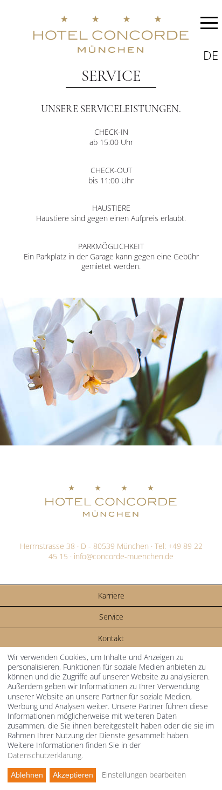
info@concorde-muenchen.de (124, 556)
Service (111, 617)
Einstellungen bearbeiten (144, 775)
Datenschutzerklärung (44, 755)
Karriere (111, 595)
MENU (209, 24)
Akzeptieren (73, 775)
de (210, 55)
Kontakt (111, 638)
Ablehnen (27, 775)
